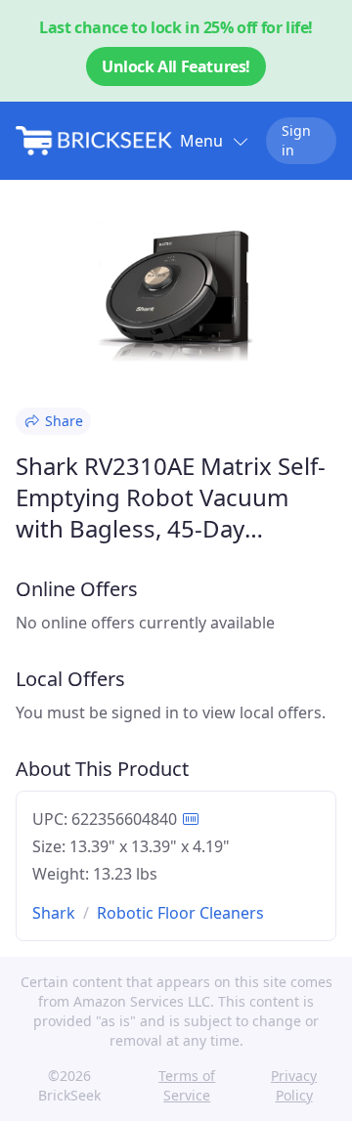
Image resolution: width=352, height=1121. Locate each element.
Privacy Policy (294, 1085)
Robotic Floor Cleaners (180, 913)
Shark (53, 913)
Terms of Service (186, 1085)
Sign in (296, 140)
